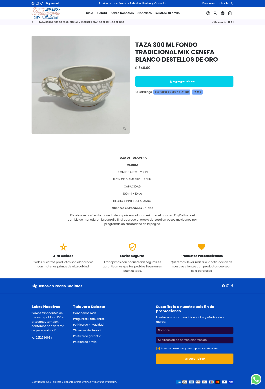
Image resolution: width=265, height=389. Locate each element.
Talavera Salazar (61, 381)
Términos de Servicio (87, 330)
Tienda (102, 13)
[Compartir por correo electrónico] (232, 22)
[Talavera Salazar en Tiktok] (41, 3)
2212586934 (42, 338)
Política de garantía (87, 336)
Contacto (144, 13)
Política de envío (85, 342)
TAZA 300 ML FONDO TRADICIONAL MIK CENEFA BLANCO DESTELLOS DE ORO (81, 22)
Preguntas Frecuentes (89, 319)
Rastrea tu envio (167, 13)
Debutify (112, 381)
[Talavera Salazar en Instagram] (37, 3)
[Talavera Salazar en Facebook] (33, 3)
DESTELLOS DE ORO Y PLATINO (172, 91)
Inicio (89, 13)
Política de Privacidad (88, 325)
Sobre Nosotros (122, 13)
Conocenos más (84, 313)
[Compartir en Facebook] (229, 22)
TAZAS (197, 91)
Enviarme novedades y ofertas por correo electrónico (190, 348)
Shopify (89, 381)
